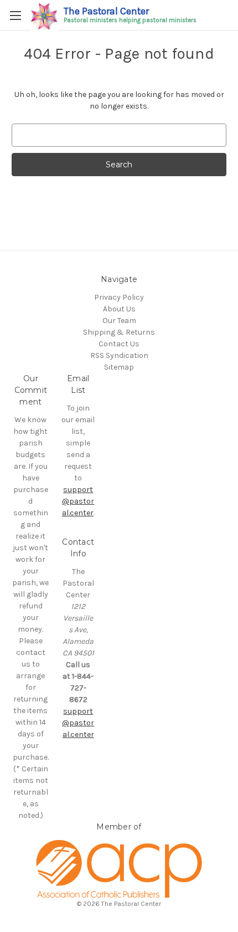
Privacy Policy (119, 297)
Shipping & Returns (119, 332)
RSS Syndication (119, 355)
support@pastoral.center (78, 501)
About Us (119, 309)
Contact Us (119, 344)
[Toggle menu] (15, 15)
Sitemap (119, 367)
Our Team (119, 320)
